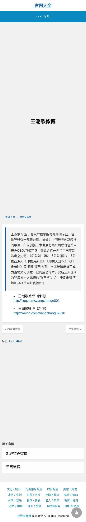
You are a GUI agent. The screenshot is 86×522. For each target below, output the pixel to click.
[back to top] (76, 512)
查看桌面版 (24, 515)
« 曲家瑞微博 (12, 329)
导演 (19, 341)
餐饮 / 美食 (26, 217)
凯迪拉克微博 (16, 454)
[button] (43, 16)
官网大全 (43, 5)
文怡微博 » (75, 329)
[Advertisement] (43, 67)
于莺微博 (13, 467)
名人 (12, 341)
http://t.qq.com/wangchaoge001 (37, 300)
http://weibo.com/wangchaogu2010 (39, 313)
